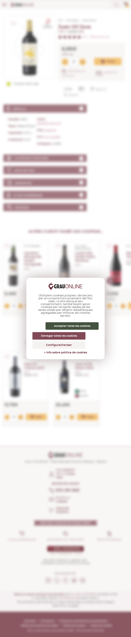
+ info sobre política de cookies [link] (65, 352)
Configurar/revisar (59, 345)
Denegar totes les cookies (59, 335)
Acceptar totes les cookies (72, 326)
